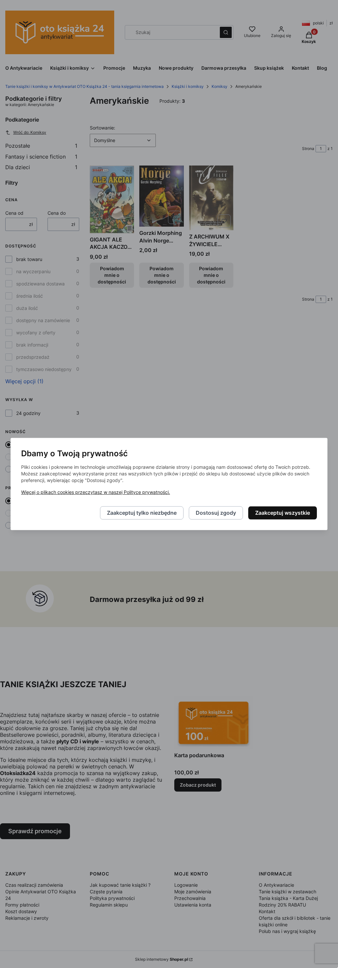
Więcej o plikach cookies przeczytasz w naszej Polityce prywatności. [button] (95, 492)
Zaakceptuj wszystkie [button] (282, 513)
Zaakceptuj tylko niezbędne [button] (142, 513)
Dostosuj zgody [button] (216, 513)
